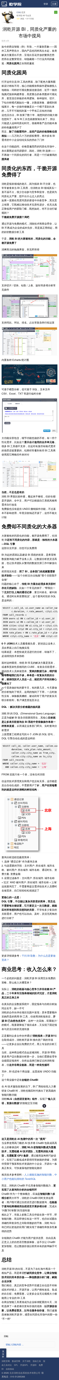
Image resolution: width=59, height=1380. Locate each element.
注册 (54, 3)
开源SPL (24, 1364)
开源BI (33, 1364)
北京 (23, 12)
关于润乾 (26, 1361)
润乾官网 (6, 1361)
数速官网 (16, 1361)
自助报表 (10, 1368)
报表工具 (37, 1361)
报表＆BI (5, 40)
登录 (46, 3)
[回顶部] (44, 1106)
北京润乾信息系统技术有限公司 (24, 1372)
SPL (16, 1364)
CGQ (19, 12)
